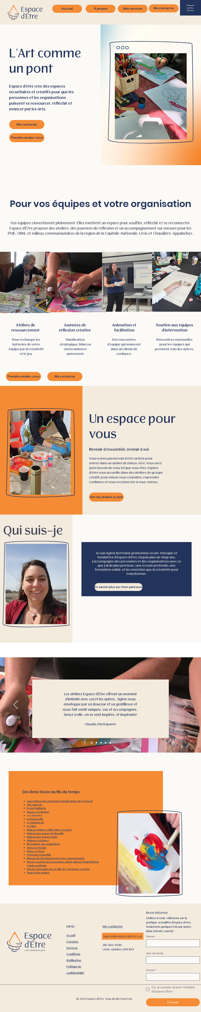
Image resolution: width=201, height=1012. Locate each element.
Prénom (150, 936)
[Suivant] (185, 705)
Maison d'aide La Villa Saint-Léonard (49, 829)
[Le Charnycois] (110, 743)
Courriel (151, 970)
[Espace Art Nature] (96, 743)
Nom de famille (154, 953)
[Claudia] (91, 743)
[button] (190, 8)
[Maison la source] (101, 743)
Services (72, 948)
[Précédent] (16, 705)
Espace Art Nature (38, 811)
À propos (72, 941)
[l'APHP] (105, 743)
